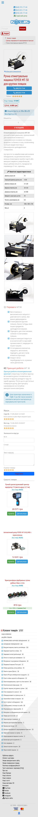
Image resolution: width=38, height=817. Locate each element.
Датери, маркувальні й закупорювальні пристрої (18, 729)
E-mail (6, 445)
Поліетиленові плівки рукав (13, 685)
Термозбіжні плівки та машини (13, 699)
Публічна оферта (8, 755)
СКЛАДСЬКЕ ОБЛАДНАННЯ (13, 644)
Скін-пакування (9, 743)
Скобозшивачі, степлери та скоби (14, 705)
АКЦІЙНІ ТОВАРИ (7, 637)
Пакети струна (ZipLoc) (11, 671)
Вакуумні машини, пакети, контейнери (16, 647)
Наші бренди (7, 773)
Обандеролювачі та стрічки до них (14, 695)
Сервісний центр (21, 16)
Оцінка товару (9, 468)
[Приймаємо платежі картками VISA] (16, 809)
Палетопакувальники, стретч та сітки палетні (17, 682)
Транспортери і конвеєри (12, 719)
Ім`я (5, 437)
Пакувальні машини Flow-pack (13, 664)
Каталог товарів (13, 630)
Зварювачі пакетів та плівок (12, 651)
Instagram (7, 795)
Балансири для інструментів (12, 740)
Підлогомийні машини (11, 750)
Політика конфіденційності (11, 765)
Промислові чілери (10, 726)
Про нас (5, 770)
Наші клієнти (7, 775)
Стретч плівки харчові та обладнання (15, 678)
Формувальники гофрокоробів (13, 709)
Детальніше (22, 513)
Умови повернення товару (11, 763)
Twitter (6, 790)
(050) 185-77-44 (21, 13)
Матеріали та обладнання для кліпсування (17, 712)
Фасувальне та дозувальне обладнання (16, 661)
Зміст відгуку (9, 452)
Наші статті (6, 780)
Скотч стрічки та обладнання (13, 702)
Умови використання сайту (11, 760)
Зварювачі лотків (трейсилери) (13, 654)
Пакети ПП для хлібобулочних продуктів (16, 675)
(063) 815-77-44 (21, 10)
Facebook (7, 793)
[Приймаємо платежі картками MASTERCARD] (22, 809)
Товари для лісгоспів (11, 716)
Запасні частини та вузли (12, 746)
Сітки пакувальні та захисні (12, 692)
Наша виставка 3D (8, 783)
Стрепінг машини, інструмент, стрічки (15, 688)
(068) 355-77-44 (21, 7)
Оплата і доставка (8, 758)
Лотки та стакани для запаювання (14, 658)
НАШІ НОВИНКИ (6, 634)
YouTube (7, 788)
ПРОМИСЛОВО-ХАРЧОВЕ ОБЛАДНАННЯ (16, 641)
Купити (11, 513)
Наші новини (7, 778)
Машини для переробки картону (14, 723)
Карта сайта (9, 798)
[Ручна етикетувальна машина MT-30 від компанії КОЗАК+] (19, 223)
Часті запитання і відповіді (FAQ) (13, 768)
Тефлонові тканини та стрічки (13, 733)
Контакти (5, 785)
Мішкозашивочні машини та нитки (14, 736)
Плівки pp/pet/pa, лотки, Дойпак (14, 668)
